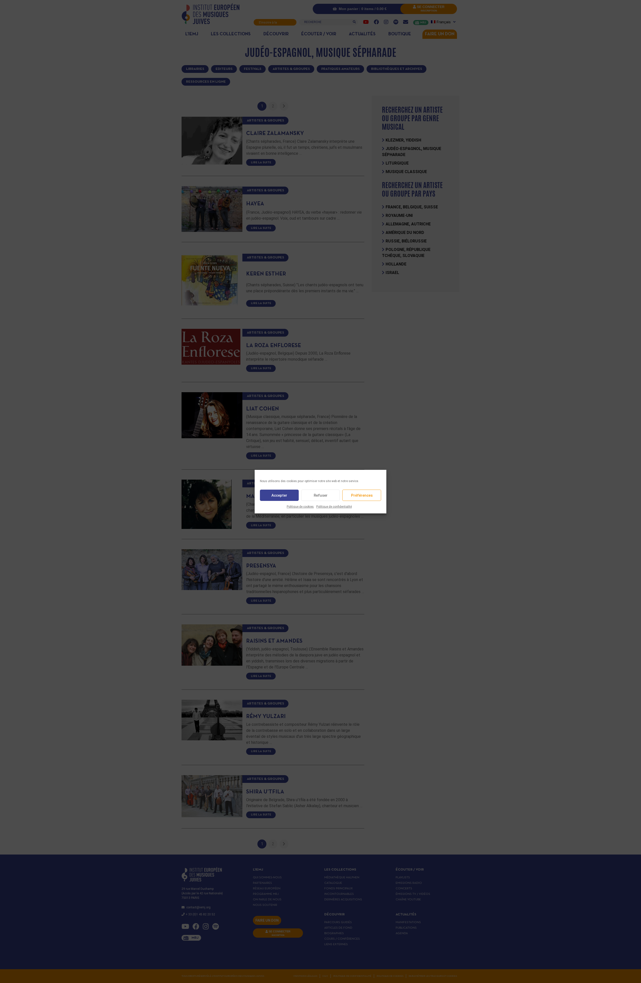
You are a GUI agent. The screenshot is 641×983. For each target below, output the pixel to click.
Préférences (362, 495)
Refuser (321, 495)
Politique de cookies (300, 506)
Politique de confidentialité (334, 506)
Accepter (279, 495)
